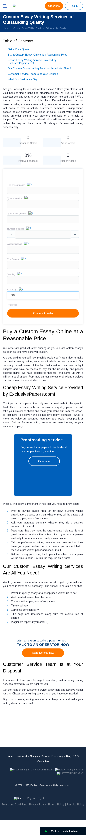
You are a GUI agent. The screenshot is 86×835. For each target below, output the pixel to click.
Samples (35, 756)
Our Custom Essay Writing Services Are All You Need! (39, 68)
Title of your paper (16, 185)
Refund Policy (56, 804)
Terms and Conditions (14, 804)
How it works (22, 756)
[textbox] (43, 204)
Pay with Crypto (36, 798)
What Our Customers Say (23, 79)
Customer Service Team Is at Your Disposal (33, 73)
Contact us (43, 761)
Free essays (58, 756)
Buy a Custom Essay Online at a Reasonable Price (37, 54)
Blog (68, 756)
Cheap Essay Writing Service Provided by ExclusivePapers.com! (32, 62)
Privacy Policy (37, 804)
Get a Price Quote (18, 49)
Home (10, 756)
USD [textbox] (12, 295)
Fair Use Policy (75, 804)
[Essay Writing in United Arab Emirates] (32, 769)
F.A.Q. (76, 756)
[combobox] (43, 207)
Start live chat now (43, 652)
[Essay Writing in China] (69, 769)
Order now (54, 5)
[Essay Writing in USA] (70, 773)
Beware (45, 756)
